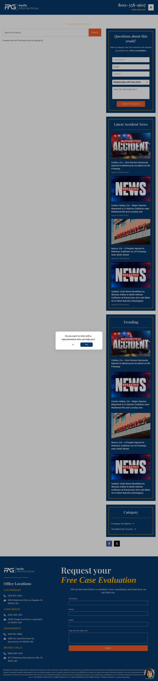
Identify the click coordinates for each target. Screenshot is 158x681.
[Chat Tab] (79, 340)
